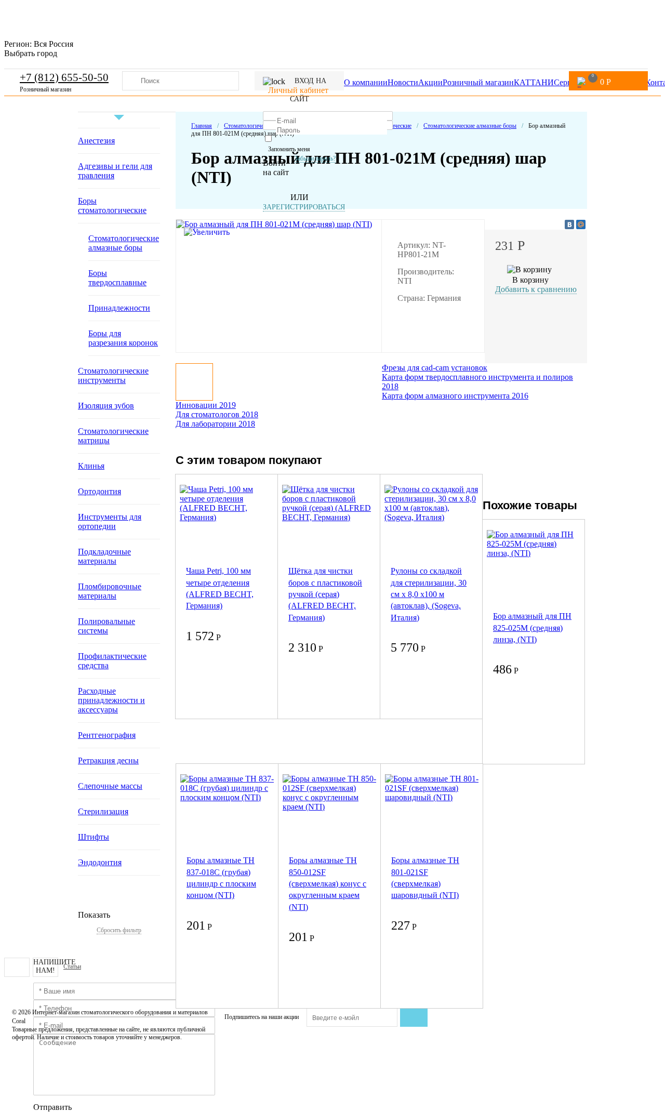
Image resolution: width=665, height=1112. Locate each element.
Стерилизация (103, 811)
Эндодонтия (100, 862)
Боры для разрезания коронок (123, 338)
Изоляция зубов (106, 405)
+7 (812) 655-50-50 (64, 77)
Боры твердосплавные (117, 278)
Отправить (52, 1107)
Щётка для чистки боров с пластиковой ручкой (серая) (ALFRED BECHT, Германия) (325, 594)
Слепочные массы (110, 786)
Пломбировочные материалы (109, 591)
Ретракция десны (108, 760)
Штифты (93, 836)
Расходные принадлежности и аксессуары (111, 700)
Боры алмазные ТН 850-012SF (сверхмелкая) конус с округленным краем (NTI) (327, 883)
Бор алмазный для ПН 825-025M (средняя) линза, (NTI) (532, 628)
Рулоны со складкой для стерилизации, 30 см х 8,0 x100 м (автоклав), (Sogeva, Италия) (429, 594)
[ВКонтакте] (569, 224)
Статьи (72, 966)
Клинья (91, 465)
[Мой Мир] (581, 224)
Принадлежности (119, 307)
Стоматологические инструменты (113, 375)
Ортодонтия (99, 491)
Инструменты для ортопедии (109, 521)
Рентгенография (107, 735)
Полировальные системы (106, 626)
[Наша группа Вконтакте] (17, 967)
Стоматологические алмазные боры (123, 243)
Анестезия (96, 140)
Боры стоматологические (112, 205)
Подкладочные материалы (104, 556)
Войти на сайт (276, 167)
